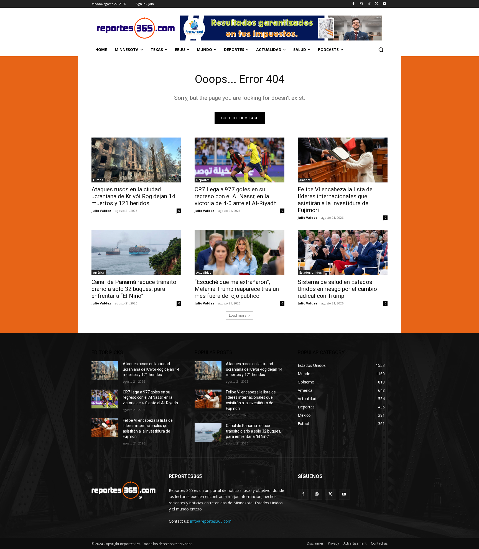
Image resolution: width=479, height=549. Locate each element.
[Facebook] (353, 4)
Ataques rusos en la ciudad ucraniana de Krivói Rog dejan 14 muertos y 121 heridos (133, 196)
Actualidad (204, 272)
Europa (98, 180)
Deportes (203, 180)
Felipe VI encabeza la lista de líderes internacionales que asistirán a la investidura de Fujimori (335, 200)
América (304, 180)
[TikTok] (369, 4)
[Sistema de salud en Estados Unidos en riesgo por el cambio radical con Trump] (343, 252)
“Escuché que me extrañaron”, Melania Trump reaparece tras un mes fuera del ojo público (237, 289)
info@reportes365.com (210, 521)
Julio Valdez (101, 211)
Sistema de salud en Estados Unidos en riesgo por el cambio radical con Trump (337, 289)
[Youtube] (384, 4)
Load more (237, 315)
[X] (376, 4)
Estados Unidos (310, 272)
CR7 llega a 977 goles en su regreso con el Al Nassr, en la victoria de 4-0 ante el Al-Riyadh (236, 196)
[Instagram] (361, 4)
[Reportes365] (135, 28)
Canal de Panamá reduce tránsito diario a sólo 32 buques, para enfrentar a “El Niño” (133, 289)
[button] (381, 49)
